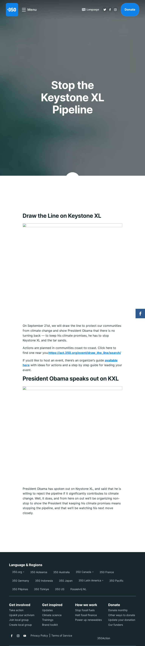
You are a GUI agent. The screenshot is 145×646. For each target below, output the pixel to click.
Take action (16, 610)
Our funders (115, 624)
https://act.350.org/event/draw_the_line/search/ (85, 353)
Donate (130, 9)
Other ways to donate (121, 615)
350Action (103, 638)
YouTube (24, 635)
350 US (59, 589)
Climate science (52, 615)
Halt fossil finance (86, 615)
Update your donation (121, 619)
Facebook (11, 635)
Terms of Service (61, 635)
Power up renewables (88, 619)
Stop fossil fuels (85, 610)
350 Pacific (116, 580)
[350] (12, 9)
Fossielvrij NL (78, 589)
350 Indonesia (44, 580)
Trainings (47, 619)
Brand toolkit (50, 624)
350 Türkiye (41, 589)
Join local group (19, 619)
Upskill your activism (21, 615)
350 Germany (20, 580)
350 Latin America (90, 580)
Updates (47, 610)
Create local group (20, 624)
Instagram (18, 635)
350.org (17, 571)
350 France (106, 572)
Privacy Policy (39, 635)
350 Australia (61, 572)
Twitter (104, 9)
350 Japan (65, 580)
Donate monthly (118, 610)
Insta (115, 9)
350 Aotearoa (38, 572)
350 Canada (83, 571)
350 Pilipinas (20, 589)
